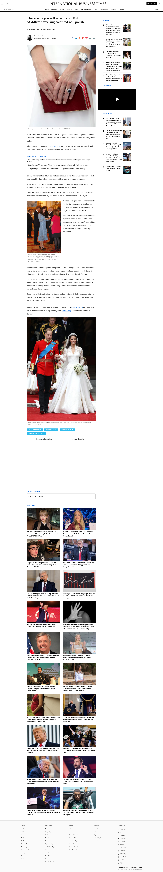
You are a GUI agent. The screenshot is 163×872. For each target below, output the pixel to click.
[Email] (90, 38)
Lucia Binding (40, 36)
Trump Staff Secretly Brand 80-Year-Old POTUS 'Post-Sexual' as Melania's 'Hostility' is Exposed (43, 812)
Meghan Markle (77, 307)
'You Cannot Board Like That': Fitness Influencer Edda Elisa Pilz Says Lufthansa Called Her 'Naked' (77, 658)
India (95, 832)
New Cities (48, 856)
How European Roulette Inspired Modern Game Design (113, 168)
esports (47, 853)
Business (70, 9)
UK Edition (156, 9)
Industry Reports (49, 862)
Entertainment (104, 9)
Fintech (47, 859)
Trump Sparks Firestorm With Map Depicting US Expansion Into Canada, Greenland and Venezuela (78, 720)
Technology (24, 847)
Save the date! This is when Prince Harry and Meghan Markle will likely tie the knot (58, 165)
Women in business (50, 850)
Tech (95, 9)
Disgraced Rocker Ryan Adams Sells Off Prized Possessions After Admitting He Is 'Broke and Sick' (41, 565)
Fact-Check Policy (74, 850)
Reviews (121, 9)
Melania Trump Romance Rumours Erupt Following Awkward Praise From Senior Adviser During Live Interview (77, 689)
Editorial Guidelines (78, 439)
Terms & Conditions (74, 835)
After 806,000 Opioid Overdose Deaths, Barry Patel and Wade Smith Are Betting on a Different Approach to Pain (114, 122)
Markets (62, 9)
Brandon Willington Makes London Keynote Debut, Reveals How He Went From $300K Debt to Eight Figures (114, 157)
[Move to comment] (94, 38)
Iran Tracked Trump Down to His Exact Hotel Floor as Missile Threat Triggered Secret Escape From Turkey (78, 565)
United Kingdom (98, 838)
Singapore (96, 835)
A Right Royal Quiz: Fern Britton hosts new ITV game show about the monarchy (56, 169)
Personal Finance (86, 9)
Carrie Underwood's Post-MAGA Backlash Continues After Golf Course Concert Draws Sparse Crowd (78, 534)
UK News (54, 9)
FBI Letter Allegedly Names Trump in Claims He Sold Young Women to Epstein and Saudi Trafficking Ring (43, 596)
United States (97, 841)
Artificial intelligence (50, 847)
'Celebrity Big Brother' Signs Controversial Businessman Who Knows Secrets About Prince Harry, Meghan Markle (114, 66)
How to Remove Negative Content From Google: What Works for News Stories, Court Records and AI (114, 134)
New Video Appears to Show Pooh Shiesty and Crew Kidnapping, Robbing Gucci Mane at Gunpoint (78, 812)
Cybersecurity (49, 844)
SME (76, 9)
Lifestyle (113, 9)
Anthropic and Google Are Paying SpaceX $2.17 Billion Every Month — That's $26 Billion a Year (79, 750)
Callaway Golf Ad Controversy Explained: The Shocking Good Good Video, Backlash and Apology (79, 596)
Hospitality (48, 832)
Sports (23, 856)
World (47, 9)
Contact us (72, 832)
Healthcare (48, 835)
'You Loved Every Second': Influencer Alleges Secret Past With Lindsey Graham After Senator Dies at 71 (43, 658)
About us (71, 829)
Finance (47, 841)
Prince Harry (66, 311)
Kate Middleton (54, 146)
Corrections (72, 844)
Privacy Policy (73, 838)
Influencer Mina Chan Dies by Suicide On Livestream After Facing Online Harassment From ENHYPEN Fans (42, 534)
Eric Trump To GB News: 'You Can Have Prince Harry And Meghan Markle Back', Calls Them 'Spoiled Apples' (114, 42)
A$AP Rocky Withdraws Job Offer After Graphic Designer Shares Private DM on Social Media (41, 689)
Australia (96, 829)
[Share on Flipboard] (83, 38)
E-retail (47, 829)
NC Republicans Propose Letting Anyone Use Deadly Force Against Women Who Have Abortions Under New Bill (43, 720)
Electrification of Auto (51, 838)
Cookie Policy (73, 841)
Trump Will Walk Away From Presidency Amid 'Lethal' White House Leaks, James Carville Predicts (43, 750)
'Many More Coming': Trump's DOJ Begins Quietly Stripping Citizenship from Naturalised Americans (43, 782)
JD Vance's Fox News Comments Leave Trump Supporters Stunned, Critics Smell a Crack (78, 782)
